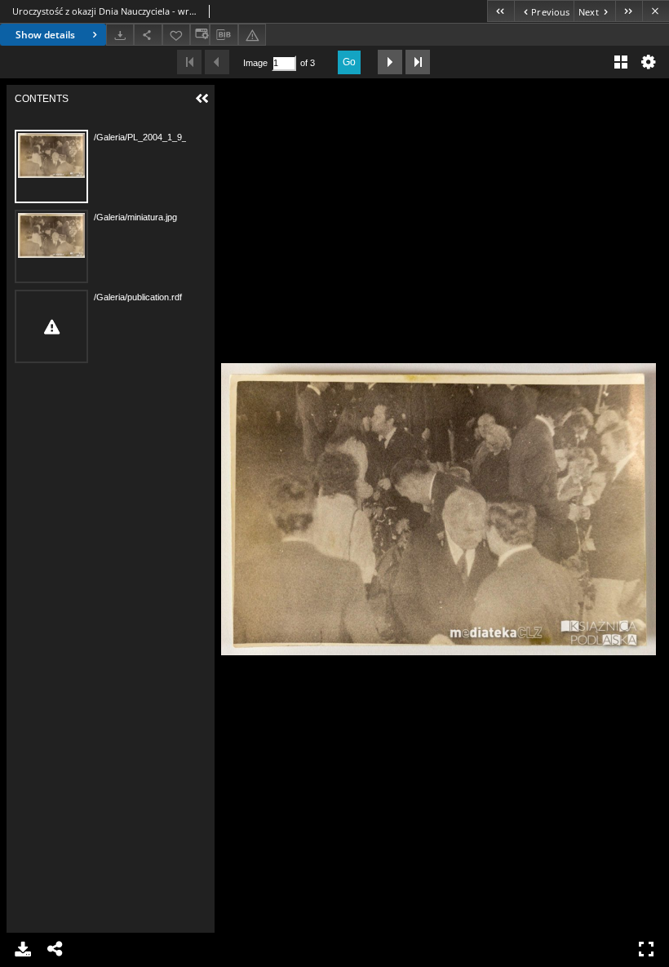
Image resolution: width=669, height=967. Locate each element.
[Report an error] (252, 35)
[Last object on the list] (628, 11)
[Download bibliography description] (223, 35)
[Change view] (200, 35)
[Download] (120, 35)
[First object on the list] (500, 11)
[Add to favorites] (176, 35)
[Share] (148, 35)
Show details (45, 35)
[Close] (655, 11)
